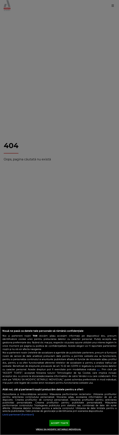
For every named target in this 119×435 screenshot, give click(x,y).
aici (98, 369)
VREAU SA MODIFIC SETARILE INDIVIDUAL (58, 429)
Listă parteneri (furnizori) (18, 414)
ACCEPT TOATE (59, 423)
